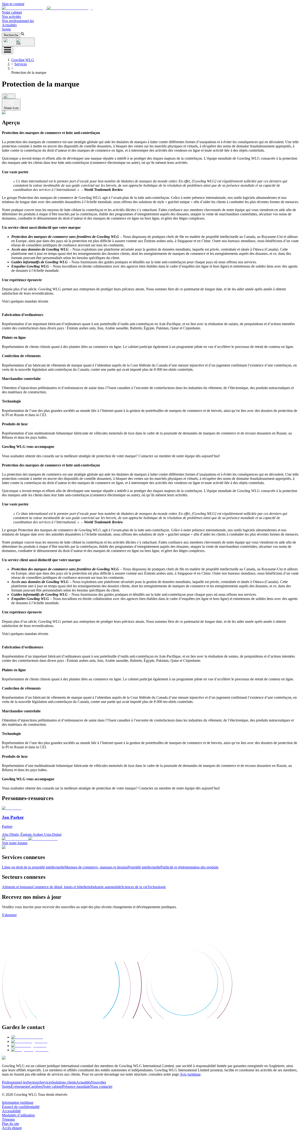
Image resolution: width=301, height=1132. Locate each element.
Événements (20, 1087)
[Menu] (7, 50)
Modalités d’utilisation (18, 1115)
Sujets (6, 29)
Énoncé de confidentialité (21, 1107)
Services (20, 64)
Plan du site (10, 1124)
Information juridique (17, 1102)
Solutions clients (64, 1082)
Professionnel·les (14, 1082)
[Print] (8, 96)
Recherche (11, 35)
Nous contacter (101, 1087)
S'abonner (9, 915)
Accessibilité (11, 1111)
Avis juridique (190, 1074)
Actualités (9, 25)
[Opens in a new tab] (27, 1037)
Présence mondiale (76, 1087)
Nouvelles (98, 1082)
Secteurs (33, 1082)
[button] (47, 8)
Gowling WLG (22, 60)
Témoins (8, 1119)
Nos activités (11, 17)
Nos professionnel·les (18, 21)
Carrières (35, 1087)
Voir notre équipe (15, 843)
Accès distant (12, 1128)
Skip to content (13, 4)
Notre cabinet (12, 12)
